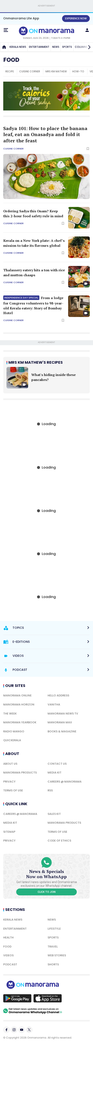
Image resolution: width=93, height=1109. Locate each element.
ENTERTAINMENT (39, 47)
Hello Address (58, 695)
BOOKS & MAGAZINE (62, 731)
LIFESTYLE (54, 929)
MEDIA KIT (54, 772)
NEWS (55, 47)
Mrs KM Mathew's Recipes (35, 362)
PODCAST (10, 964)
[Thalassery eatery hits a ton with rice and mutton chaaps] (79, 276)
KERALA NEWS (18, 47)
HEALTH (8, 937)
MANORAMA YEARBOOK (19, 722)
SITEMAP (9, 832)
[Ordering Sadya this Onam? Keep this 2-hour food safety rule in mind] (79, 217)
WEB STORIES (57, 955)
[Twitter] (29, 1030)
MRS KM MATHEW (56, 71)
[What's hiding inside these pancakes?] (17, 377)
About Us (10, 764)
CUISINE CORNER (29, 71)
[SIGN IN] (87, 30)
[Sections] (6, 30)
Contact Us (57, 764)
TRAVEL (53, 946)
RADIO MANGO (13, 731)
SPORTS (67, 47)
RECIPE (9, 71)
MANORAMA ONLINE (17, 695)
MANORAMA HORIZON (18, 704)
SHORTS (53, 964)
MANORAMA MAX (60, 722)
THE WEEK (10, 713)
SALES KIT (54, 814)
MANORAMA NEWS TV (63, 713)
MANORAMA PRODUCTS (20, 772)
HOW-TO (78, 71)
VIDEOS (8, 955)
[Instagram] (14, 1030)
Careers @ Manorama (65, 782)
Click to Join (47, 891)
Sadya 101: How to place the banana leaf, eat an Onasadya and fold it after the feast (45, 134)
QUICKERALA (12, 740)
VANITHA (54, 704)
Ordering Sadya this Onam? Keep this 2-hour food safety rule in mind (33, 213)
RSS (50, 790)
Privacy (9, 782)
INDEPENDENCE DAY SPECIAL (21, 297)
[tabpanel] (46, 377)
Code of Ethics (59, 841)
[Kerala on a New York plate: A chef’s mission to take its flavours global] (79, 247)
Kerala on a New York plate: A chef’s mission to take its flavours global (34, 243)
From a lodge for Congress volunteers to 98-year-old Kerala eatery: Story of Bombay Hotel (33, 305)
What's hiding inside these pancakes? (53, 377)
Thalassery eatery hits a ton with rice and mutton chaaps (34, 272)
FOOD (7, 946)
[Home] (4, 47)
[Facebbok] (6, 1030)
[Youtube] (21, 1030)
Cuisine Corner (13, 148)
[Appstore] (48, 998)
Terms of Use (13, 790)
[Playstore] (17, 998)
